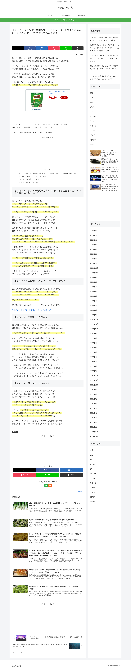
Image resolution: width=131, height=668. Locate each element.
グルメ (15, 431)
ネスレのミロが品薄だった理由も (29, 179)
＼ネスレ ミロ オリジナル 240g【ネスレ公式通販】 (30, 310)
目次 (45, 169)
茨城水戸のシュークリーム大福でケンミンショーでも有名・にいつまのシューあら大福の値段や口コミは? (104, 48)
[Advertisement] (48, 40)
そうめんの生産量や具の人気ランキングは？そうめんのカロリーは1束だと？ (104, 77)
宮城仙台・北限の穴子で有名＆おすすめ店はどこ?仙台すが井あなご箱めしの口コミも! (104, 58)
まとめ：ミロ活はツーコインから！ (30, 182)
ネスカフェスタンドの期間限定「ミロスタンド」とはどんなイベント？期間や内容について (48, 173)
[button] (78, 48)
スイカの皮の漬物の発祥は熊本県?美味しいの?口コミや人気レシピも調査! (104, 38)
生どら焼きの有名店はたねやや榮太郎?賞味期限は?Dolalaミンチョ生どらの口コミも (104, 69)
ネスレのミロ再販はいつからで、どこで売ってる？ (35, 176)
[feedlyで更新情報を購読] (46, 485)
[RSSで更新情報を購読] (50, 485)
